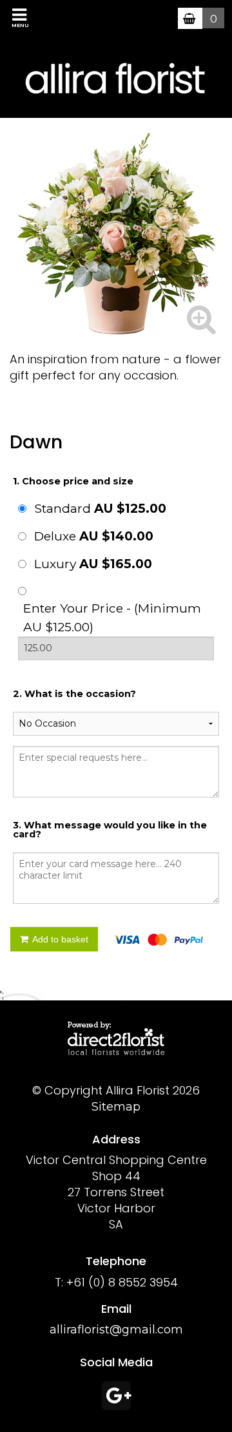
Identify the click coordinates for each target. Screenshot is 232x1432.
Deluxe (93, 536)
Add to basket (59, 939)
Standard (100, 508)
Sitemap (116, 1107)
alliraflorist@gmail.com (116, 1329)
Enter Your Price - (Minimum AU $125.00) (112, 617)
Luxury (93, 563)
